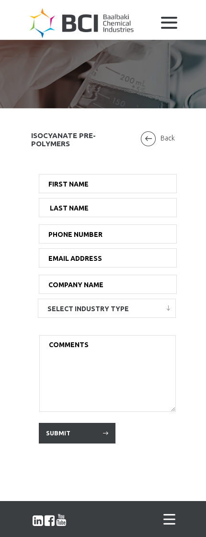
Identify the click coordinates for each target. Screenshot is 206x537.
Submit (58, 433)
